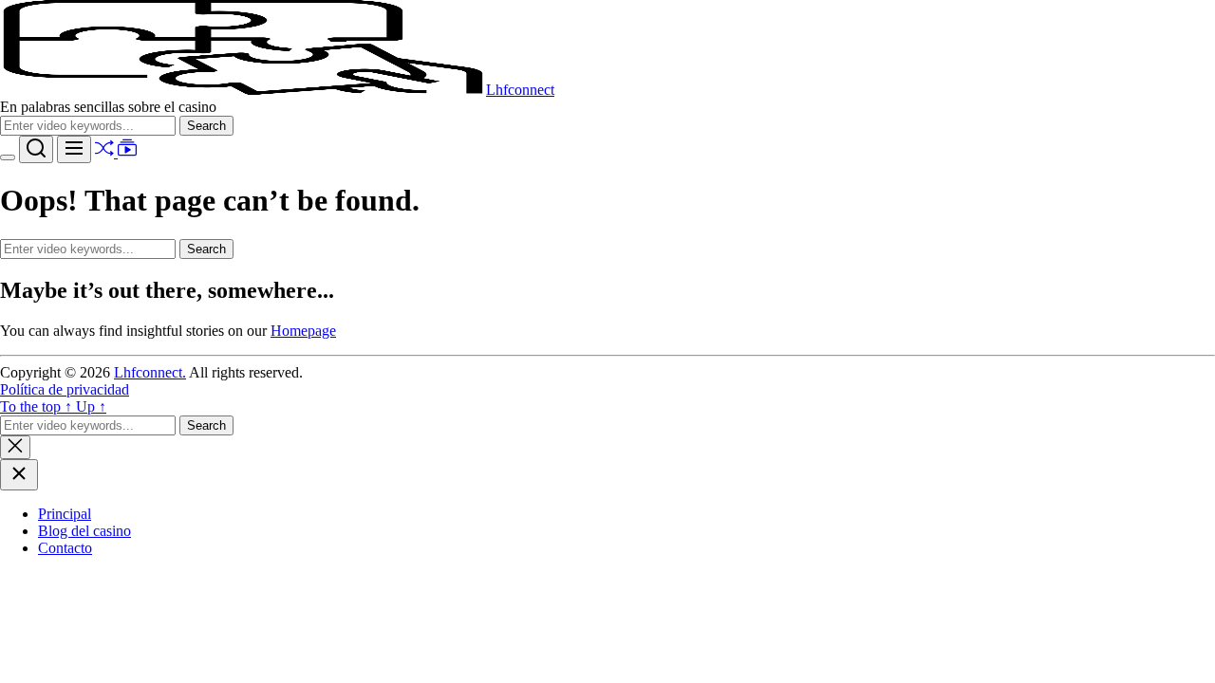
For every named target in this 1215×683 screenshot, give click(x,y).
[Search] (36, 149)
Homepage (303, 331)
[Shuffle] (106, 152)
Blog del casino (84, 531)
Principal (64, 514)
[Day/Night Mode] (7, 157)
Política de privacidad (64, 389)
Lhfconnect (520, 90)
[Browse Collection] (127, 152)
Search (210, 125)
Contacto (65, 548)
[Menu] (74, 149)
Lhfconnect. (150, 372)
